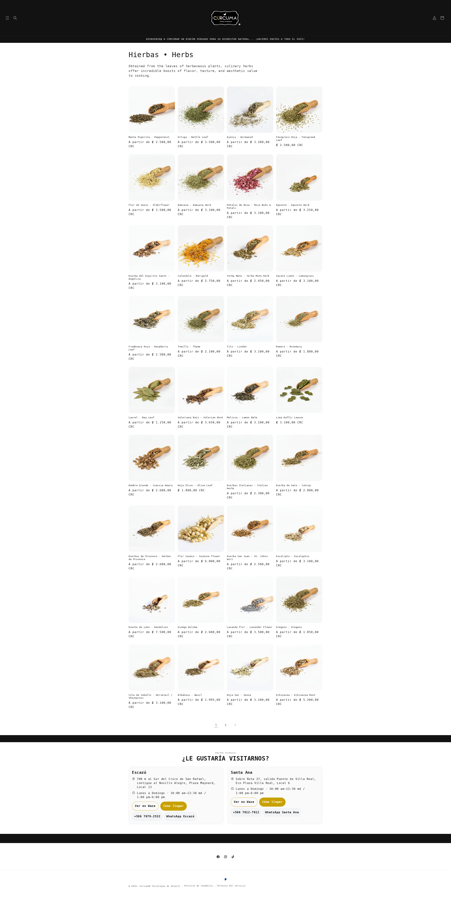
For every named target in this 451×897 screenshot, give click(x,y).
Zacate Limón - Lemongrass (295, 276)
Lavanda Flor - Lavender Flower (249, 627)
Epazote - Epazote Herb (292, 205)
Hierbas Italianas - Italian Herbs (247, 487)
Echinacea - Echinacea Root (296, 695)
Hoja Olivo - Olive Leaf (195, 485)
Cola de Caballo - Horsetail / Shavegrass (150, 696)
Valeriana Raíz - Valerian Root (200, 417)
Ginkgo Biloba (187, 627)
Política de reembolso (198, 886)
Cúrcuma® (145, 886)
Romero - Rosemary (289, 346)
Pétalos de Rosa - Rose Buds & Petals (249, 206)
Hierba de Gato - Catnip (293, 485)
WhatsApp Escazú (180, 816)
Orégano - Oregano (289, 627)
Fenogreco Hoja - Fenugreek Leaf (296, 138)
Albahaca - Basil (190, 695)
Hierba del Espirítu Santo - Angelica (149, 277)
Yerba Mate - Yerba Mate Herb (248, 276)
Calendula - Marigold (193, 276)
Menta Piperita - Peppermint (149, 137)
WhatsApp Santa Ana (282, 812)
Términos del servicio (231, 886)
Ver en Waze (145, 806)
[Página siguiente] (235, 725)
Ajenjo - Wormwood (240, 137)
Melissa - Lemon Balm (242, 417)
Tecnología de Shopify (166, 886)
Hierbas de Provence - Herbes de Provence (150, 558)
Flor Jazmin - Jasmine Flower (199, 556)
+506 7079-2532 (147, 816)
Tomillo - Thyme (189, 346)
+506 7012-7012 (246, 812)
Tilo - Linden (237, 346)
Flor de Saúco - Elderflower (149, 205)
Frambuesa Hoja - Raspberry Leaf (148, 348)
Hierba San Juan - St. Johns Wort (247, 558)
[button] (7, 18)
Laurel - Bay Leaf (141, 417)
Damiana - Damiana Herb (194, 205)
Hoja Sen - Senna (239, 695)
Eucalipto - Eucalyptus (292, 556)
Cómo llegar (173, 806)
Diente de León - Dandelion (148, 627)
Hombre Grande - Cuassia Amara (150, 485)
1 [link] (216, 724)
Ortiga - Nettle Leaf (193, 137)
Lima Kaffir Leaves (289, 417)
